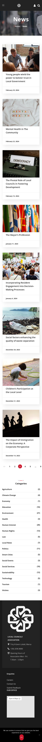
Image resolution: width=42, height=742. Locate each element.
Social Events (7, 560)
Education (6, 507)
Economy (6, 501)
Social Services (8, 566)
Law (4, 537)
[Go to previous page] (4, 466)
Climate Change (9, 495)
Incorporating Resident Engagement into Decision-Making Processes (20, 286)
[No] (39, 735)
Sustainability (8, 572)
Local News (7, 543)
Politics (5, 549)
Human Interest (9, 525)
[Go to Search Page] (38, 5)
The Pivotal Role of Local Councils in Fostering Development (18, 184)
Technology (7, 578)
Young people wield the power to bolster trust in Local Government (18, 78)
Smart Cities (7, 554)
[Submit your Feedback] (21, 680)
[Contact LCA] (21, 684)
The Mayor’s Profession (18, 234)
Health (5, 519)
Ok (22, 737)
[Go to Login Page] (35, 5)
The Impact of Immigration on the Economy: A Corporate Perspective (20, 443)
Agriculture (7, 489)
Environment (7, 513)
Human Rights (8, 531)
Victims (5, 590)
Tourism (5, 584)
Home (17, 26)
